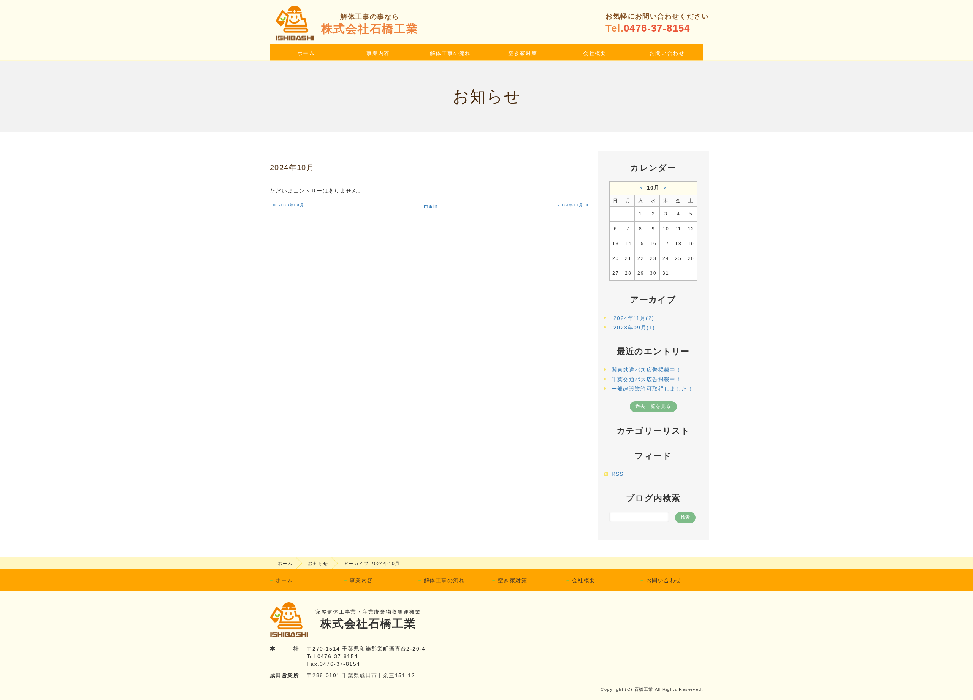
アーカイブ (653, 299)
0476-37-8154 (657, 28)
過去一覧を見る (653, 406)
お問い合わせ (667, 53)
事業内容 (378, 53)
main (431, 206)
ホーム (306, 53)
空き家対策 (522, 53)
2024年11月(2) (633, 318)
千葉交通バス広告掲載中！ (647, 379)
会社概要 (595, 53)
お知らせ (318, 563)
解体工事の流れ (450, 53)
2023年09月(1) (634, 328)
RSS (618, 474)
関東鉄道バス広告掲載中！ (647, 370)
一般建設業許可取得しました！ (653, 389)
